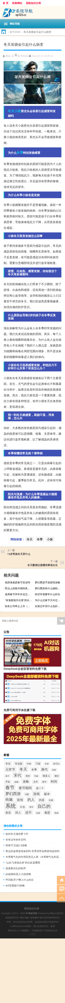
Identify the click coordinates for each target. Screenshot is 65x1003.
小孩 (17, 110)
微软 (57, 775)
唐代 (44, 769)
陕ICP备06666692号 (50, 917)
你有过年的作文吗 (16, 839)
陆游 (56, 812)
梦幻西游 (13, 793)
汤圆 (27, 794)
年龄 (36, 776)
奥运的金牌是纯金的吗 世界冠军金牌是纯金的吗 (32, 851)
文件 (35, 781)
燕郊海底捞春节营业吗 (17, 582)
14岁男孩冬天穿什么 (18, 554)
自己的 (44, 806)
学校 (54, 769)
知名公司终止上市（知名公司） (19, 606)
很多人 (46, 775)
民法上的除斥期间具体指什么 (19, 588)
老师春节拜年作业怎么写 (19, 594)
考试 (31, 807)
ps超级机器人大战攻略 (18, 874)
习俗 (37, 763)
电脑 (9, 799)
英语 (8, 812)
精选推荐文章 (11, 917)
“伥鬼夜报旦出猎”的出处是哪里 (19, 600)
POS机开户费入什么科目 (20, 879)
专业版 (18, 763)
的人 (31, 799)
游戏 (36, 793)
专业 (7, 763)
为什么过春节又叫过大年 (49, 600)
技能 (16, 781)
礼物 (51, 800)
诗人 (18, 812)
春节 (9, 787)
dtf (12, 56)
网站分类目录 (56, 913)
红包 (22, 806)
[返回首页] (61, 880)
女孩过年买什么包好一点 (49, 606)
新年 (44, 781)
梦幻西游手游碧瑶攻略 (47, 582)
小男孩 (32, 934)
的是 (41, 800)
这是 (38, 812)
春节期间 (25, 787)
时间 (54, 781)
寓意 (28, 775)
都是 (47, 812)
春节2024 (15, 32)
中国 (29, 763)
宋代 (17, 775)
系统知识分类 (33, 3)
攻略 (26, 781)
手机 (7, 781)
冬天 (11, 110)
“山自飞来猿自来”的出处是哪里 (23, 862)
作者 (47, 763)
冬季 (20, 152)
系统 (10, 805)
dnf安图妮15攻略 (15, 885)
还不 (28, 812)
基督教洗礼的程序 (16, 868)
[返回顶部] (61, 898)
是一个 (40, 788)
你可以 (56, 763)
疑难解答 (34, 917)
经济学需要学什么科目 (47, 594)
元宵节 (10, 769)
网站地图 (24, 917)
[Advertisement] (32, 970)
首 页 (5, 3)
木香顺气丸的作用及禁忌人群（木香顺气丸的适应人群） (33, 856)
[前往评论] (61, 889)
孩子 (7, 776)
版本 (47, 794)
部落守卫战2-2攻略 (16, 845)
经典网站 (17, 3)
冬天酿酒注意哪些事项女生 (42, 565)
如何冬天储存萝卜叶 (17, 834)
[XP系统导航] (32, 12)
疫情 (20, 799)
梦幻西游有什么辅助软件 (49, 588)
